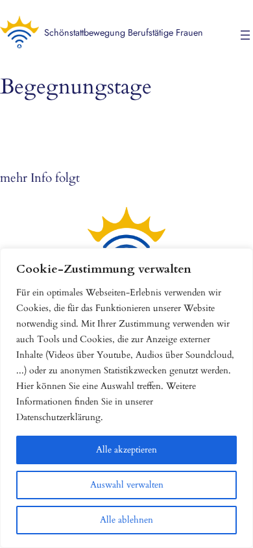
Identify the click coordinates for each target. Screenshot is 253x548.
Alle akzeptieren (126, 449)
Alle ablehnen (126, 520)
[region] (126, 398)
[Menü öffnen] (245, 35)
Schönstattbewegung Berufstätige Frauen (123, 32)
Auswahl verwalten (126, 485)
